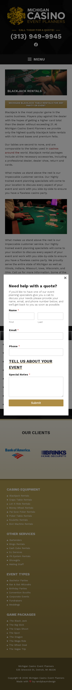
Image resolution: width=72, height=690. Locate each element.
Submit (36, 403)
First (11, 322)
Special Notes (19, 374)
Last (40, 322)
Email (14, 330)
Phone (14, 346)
